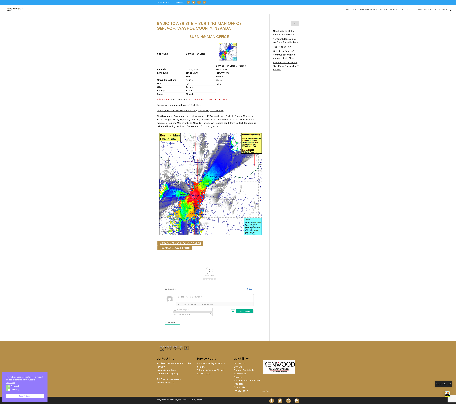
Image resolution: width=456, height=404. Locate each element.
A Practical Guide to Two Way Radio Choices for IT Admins (286, 66)
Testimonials (240, 373)
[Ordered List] (191, 304)
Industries (440, 10)
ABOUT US (349, 10)
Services (238, 377)
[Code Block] (201, 304)
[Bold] (178, 304)
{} (208, 304)
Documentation (421, 10)
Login (251, 289)
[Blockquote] (198, 304)
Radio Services (367, 10)
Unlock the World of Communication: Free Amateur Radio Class (284, 54)
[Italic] (181, 304)
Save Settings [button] (24, 396)
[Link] (205, 304)
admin (199, 400)
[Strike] (188, 304)
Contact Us (180, 3)
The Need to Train (282, 47)
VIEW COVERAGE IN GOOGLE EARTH (180, 243)
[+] (211, 304)
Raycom (178, 400)
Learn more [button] (10, 383)
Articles (405, 10)
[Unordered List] (195, 304)
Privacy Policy (241, 390)
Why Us (238, 367)
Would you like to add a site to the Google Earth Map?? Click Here (190, 110)
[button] (447, 394)
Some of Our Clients (244, 370)
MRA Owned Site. (179, 99)
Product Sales (387, 10)
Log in (265, 391)
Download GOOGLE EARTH (175, 248)
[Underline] (185, 304)
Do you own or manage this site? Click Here (179, 105)
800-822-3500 (173, 379)
